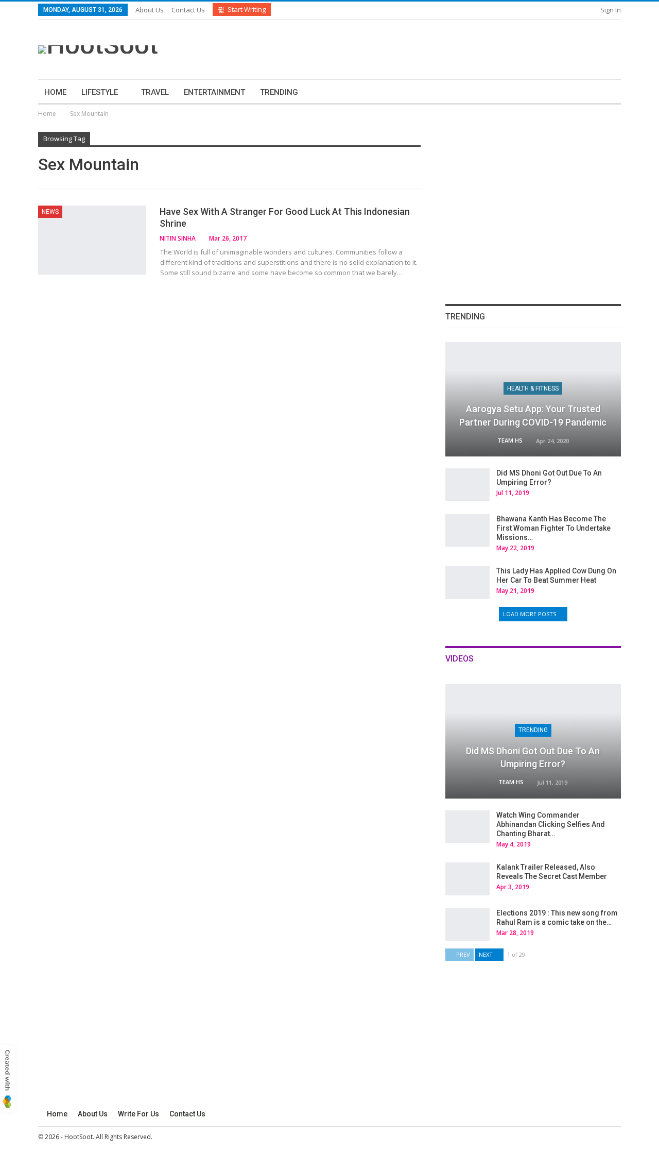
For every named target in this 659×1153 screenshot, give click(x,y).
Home (55, 92)
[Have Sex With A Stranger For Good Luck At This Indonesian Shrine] (92, 240)
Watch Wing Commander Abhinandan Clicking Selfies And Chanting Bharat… (550, 824)
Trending (279, 92)
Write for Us (138, 1114)
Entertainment (214, 92)
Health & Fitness (533, 388)
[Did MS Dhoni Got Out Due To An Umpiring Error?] (467, 484)
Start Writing (247, 9)
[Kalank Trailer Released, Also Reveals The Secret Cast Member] (467, 878)
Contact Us (188, 9)
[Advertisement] (430, 48)
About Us (149, 9)
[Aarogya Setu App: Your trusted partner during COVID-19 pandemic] (533, 399)
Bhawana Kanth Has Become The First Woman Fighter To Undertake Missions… (553, 528)
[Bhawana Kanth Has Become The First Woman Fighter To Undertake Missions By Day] (467, 530)
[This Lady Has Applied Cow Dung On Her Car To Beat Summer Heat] (467, 582)
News (50, 211)
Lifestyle (99, 92)
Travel (155, 92)
